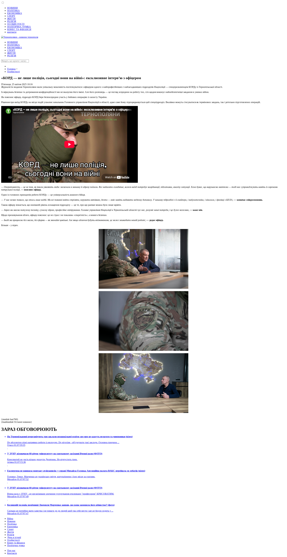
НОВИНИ (12, 8)
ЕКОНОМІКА (14, 13)
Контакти (12, 553)
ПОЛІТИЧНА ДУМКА (19, 26)
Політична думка (16, 545)
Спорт (10, 529)
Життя (10, 532)
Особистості (13, 540)
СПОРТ (11, 16)
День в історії (14, 537)
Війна (10, 518)
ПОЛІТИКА (13, 10)
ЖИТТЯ (11, 18)
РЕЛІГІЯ (11, 21)
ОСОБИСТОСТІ (15, 24)
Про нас (11, 550)
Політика (12, 524)
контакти (11, 32)
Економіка (12, 526)
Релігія (10, 534)
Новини (11, 521)
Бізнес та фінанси (16, 542)
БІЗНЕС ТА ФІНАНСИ (19, 29)
